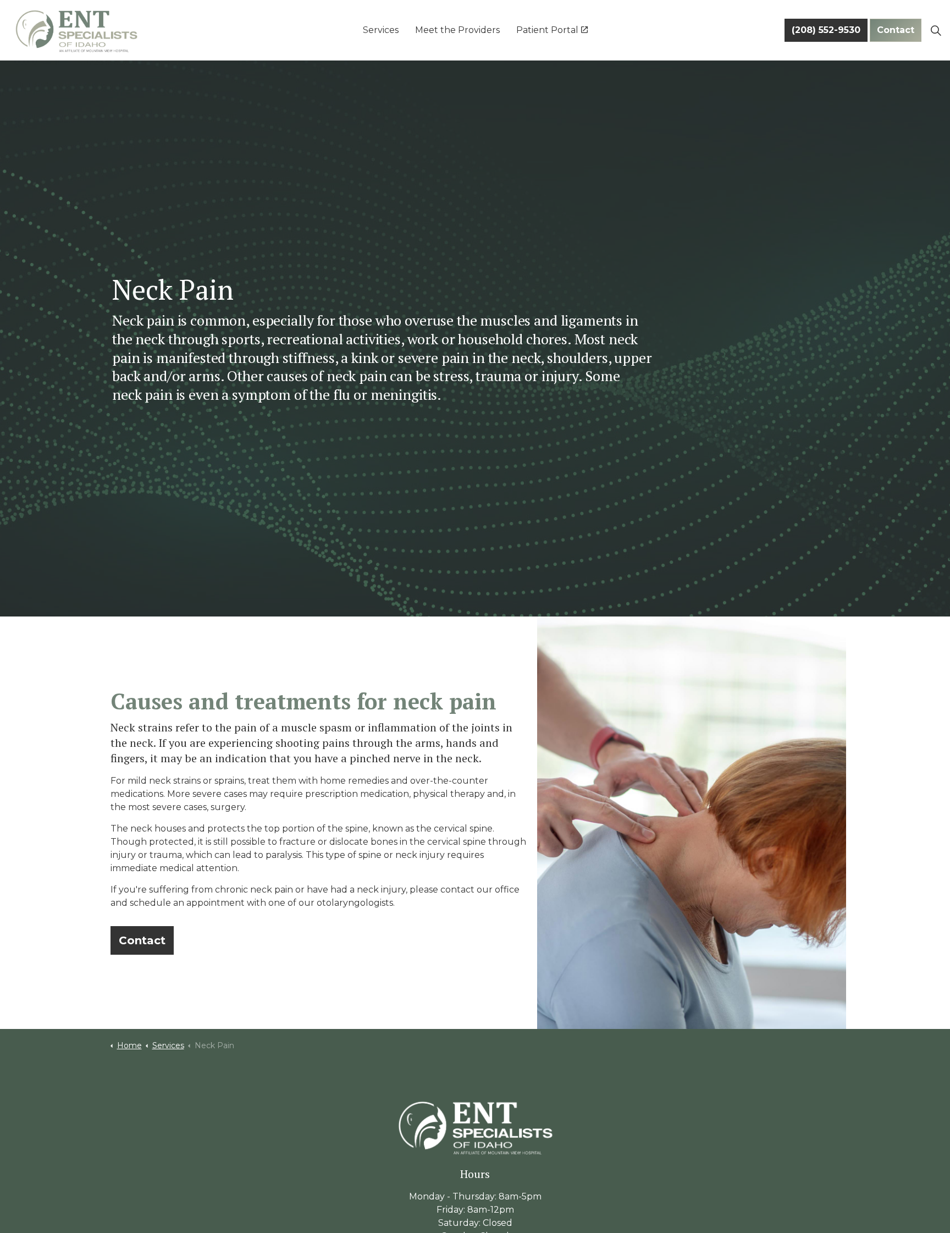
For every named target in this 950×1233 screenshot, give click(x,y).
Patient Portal (547, 30)
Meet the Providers (457, 30)
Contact (895, 30)
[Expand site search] (936, 30)
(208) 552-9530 (826, 30)
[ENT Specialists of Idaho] (76, 30)
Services (381, 30)
